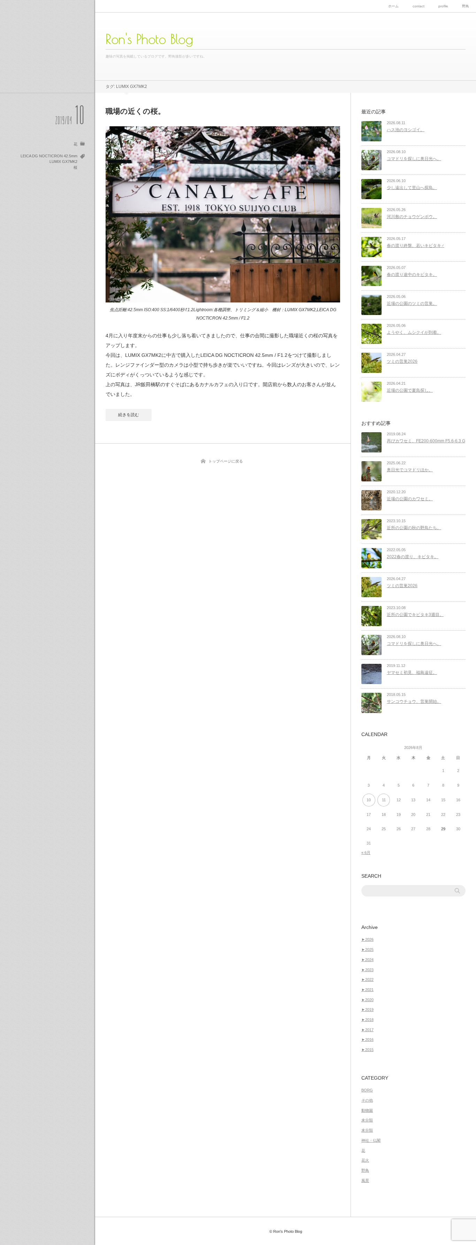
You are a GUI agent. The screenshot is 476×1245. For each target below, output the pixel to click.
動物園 (367, 1110)
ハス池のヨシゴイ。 (405, 129)
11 (384, 800)
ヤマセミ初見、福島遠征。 (412, 672)
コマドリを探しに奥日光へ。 (414, 158)
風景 (365, 1180)
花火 (365, 1160)
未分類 (367, 1120)
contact (418, 6)
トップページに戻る (225, 461)
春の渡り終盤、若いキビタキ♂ (415, 245)
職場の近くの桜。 (135, 111)
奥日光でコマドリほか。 (410, 469)
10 (369, 800)
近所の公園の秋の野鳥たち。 (414, 527)
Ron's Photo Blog (149, 39)
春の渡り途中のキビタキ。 (412, 274)
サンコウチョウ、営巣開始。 (414, 701)
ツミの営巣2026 (402, 361)
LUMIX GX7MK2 (63, 161)
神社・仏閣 (371, 1140)
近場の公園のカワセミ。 (410, 498)
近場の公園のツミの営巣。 (412, 303)
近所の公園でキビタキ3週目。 (415, 614)
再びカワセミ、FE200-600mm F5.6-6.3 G (426, 440)
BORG (367, 1090)
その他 (367, 1100)
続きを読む (128, 414)
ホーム (393, 6)
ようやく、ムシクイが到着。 (414, 332)
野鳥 (465, 6)
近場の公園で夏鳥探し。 (410, 390)
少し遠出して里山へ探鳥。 (412, 187)
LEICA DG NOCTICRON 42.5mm (49, 156)
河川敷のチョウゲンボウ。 (412, 216)
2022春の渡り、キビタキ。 (412, 556)
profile (443, 6)
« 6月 (365, 852)
